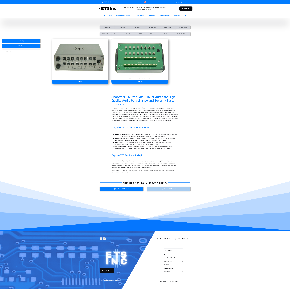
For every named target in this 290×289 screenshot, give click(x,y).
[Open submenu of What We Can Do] (182, 268)
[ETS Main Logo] (107, 6)
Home (101, 23)
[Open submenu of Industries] (182, 265)
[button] (104, 15)
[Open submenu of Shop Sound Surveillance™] (182, 258)
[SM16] (80, 40)
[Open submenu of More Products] (182, 261)
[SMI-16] (139, 40)
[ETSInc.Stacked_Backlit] (117, 248)
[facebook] (101, 238)
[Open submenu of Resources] (182, 272)
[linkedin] (104, 238)
